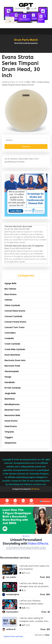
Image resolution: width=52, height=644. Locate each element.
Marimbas (10, 398)
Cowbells (9, 338)
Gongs (8, 376)
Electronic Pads (12, 365)
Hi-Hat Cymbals (13, 387)
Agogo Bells (10, 283)
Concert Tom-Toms (14, 327)
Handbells (10, 382)
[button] (26, 51)
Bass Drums (11, 294)
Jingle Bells (10, 393)
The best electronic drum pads (18, 226)
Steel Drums (11, 426)
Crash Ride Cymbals (15, 349)
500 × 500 (30, 82)
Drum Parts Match (26, 39)
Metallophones (12, 404)
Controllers (10, 332)
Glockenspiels (12, 371)
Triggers (9, 437)
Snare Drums (11, 420)
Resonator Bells (12, 415)
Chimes (8, 299)
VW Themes (35, 489)
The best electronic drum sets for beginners (24, 246)
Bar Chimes (10, 288)
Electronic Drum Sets (15, 360)
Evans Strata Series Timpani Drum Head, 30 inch (25, 83)
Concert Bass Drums (15, 310)
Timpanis (9, 431)
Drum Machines (12, 354)
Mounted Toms (12, 409)
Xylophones (10, 442)
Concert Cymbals (13, 316)
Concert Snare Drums (15, 321)
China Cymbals (12, 305)
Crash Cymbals (12, 343)
